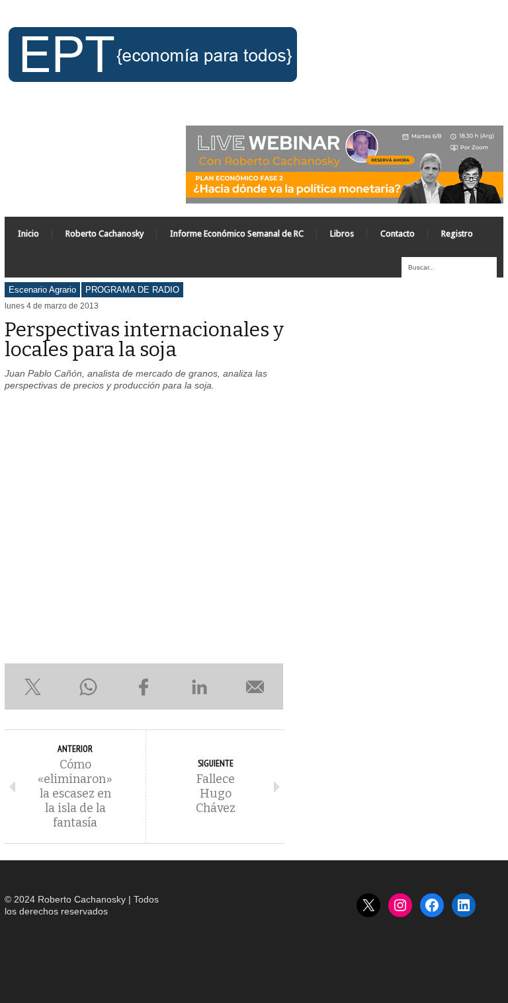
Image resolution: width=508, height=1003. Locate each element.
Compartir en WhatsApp (88, 686)
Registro (457, 234)
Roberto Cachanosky (104, 234)
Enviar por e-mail (255, 686)
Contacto (397, 234)
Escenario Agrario (42, 290)
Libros (342, 234)
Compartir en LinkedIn (200, 686)
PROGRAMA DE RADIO (132, 290)
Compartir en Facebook (143, 686)
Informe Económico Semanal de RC (237, 234)
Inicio (28, 234)
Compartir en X (32, 686)
